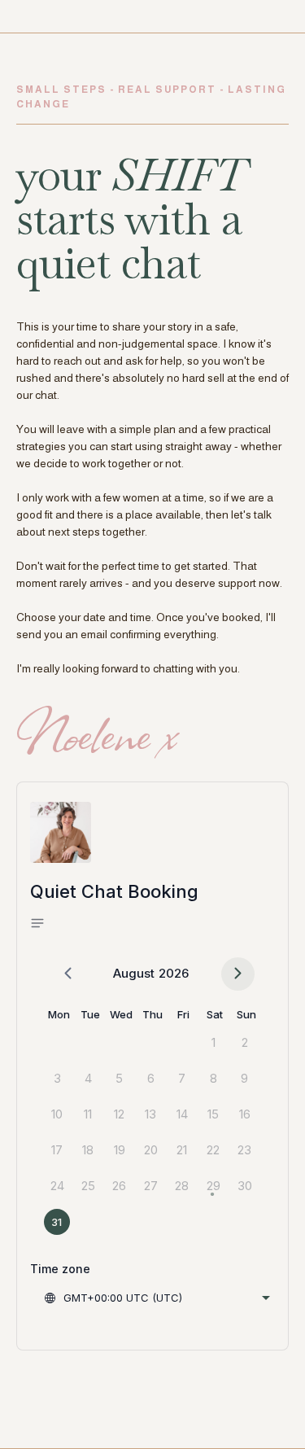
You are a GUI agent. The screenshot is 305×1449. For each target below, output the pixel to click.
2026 (174, 973)
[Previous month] (68, 974)
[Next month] (238, 974)
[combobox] (156, 1297)
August (134, 973)
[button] (43, 923)
